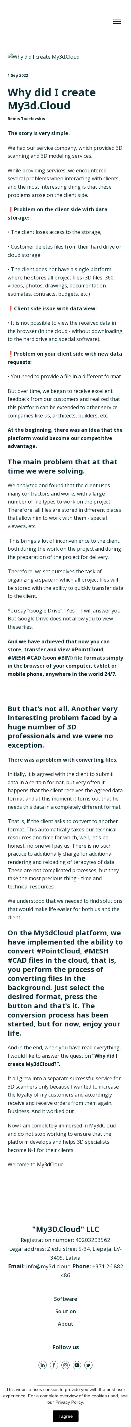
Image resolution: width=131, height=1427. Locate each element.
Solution (65, 1311)
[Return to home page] (59, 21)
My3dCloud (50, 1164)
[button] (42, 1365)
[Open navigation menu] (117, 21)
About (65, 1323)
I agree (66, 1416)
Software (65, 1298)
